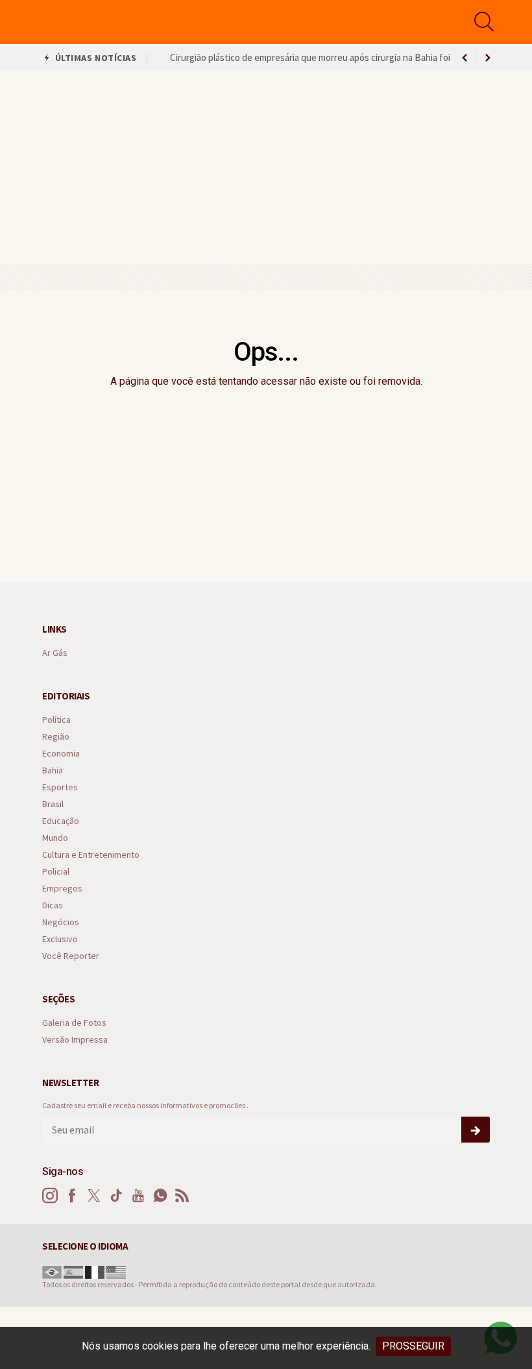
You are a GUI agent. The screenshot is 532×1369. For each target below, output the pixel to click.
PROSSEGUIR (413, 1346)
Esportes (60, 787)
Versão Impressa (75, 1039)
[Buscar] (485, 21)
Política (56, 719)
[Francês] (94, 1271)
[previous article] (488, 57)
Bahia (52, 770)
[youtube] (138, 1195)
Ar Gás (54, 653)
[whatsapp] (160, 1195)
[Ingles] (116, 1271)
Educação (60, 821)
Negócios (60, 922)
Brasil (53, 804)
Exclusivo (60, 939)
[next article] (464, 57)
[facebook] (72, 1195)
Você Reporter (70, 956)
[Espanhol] (73, 1271)
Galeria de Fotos (74, 1022)
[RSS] (182, 1195)
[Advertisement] (266, 167)
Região (55, 736)
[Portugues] (52, 1271)
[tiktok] (116, 1195)
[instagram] (50, 1195)
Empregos (62, 888)
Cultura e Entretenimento (90, 854)
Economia (61, 753)
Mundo (55, 837)
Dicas (52, 905)
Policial (55, 871)
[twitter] (94, 1195)
